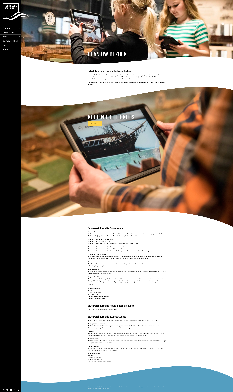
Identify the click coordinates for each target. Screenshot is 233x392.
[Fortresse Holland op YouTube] (11, 390)
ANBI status (123, 386)
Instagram (90, 388)
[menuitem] (10, 28)
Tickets (95, 123)
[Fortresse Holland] (16, 11)
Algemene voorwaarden (106, 386)
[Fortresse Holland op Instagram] (14, 390)
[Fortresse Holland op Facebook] (3, 390)
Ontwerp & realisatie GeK (103, 388)
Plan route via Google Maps (96, 298)
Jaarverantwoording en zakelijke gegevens (136, 386)
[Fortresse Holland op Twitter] (7, 390)
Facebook (160, 386)
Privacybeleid (116, 386)
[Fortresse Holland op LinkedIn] (18, 390)
